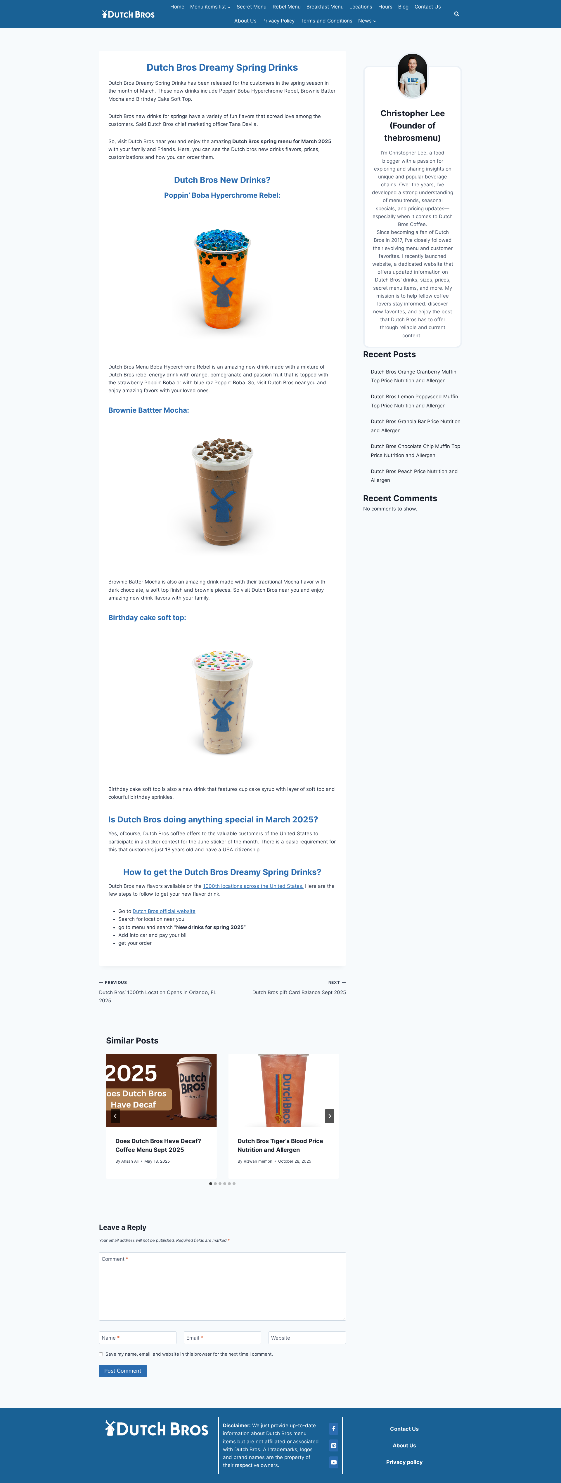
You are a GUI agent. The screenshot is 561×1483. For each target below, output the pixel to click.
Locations (360, 7)
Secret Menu (251, 7)
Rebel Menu (287, 7)
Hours (385, 7)
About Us (245, 21)
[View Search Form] (456, 14)
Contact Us (428, 7)
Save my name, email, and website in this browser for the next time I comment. (189, 1354)
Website (280, 1338)
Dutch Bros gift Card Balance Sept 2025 (299, 988)
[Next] (329, 1116)
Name (111, 1338)
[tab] (210, 1183)
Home (177, 7)
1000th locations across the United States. (253, 886)
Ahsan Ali (129, 1161)
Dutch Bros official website (164, 911)
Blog (403, 7)
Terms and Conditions (326, 21)
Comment (115, 1259)
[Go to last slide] (115, 1116)
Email (194, 1338)
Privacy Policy (278, 21)
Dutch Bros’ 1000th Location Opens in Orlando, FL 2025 (158, 991)
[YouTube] (333, 1462)
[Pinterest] (333, 1445)
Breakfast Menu (325, 7)
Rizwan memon (258, 1161)
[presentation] (161, 1090)
